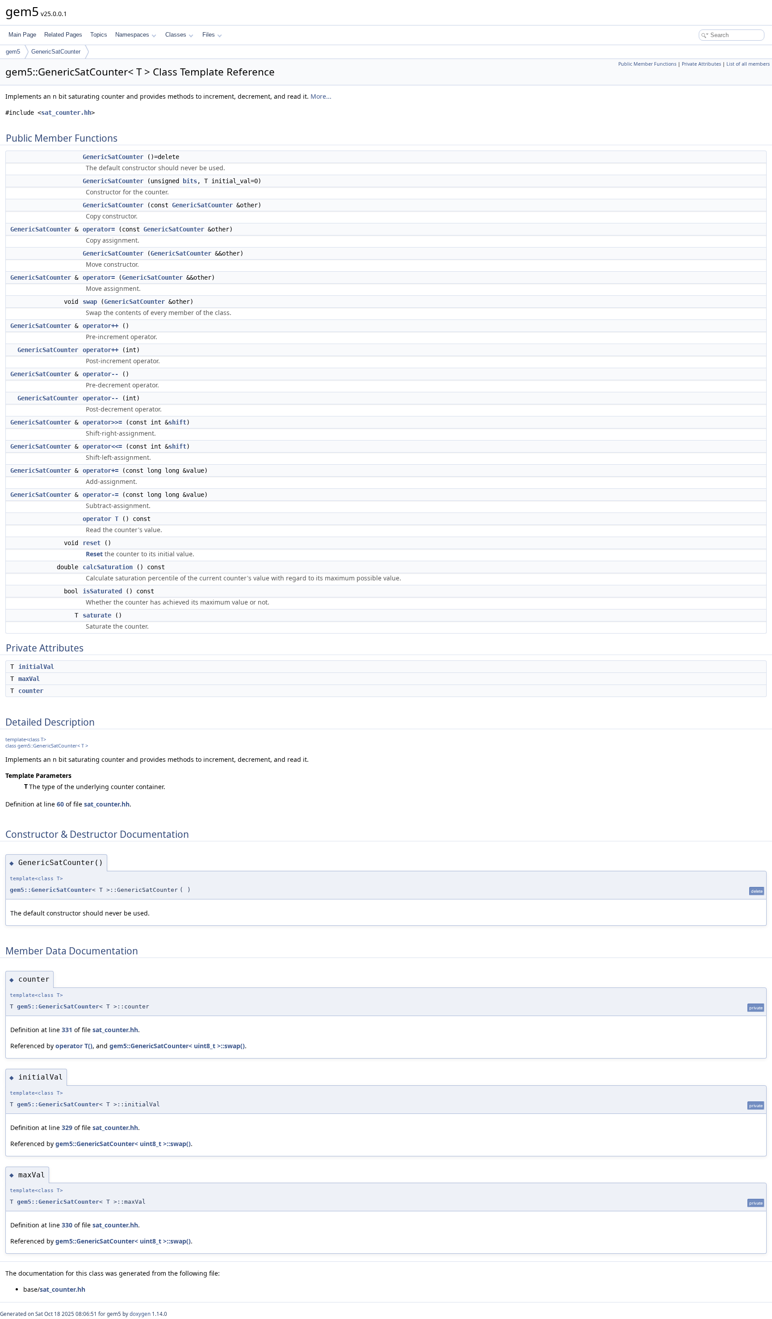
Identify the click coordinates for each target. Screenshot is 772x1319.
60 (60, 804)
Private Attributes (701, 64)
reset (92, 542)
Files (208, 34)
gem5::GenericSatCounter (51, 889)
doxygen (140, 1314)
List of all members (748, 64)
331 (67, 1029)
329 (67, 1127)
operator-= (100, 494)
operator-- (100, 374)
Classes (175, 34)
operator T (100, 518)
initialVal (36, 666)
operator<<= (102, 446)
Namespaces (132, 34)
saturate (97, 615)
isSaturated (102, 591)
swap (90, 301)
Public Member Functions (647, 64)
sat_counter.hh (66, 112)
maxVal (29, 678)
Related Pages (63, 34)
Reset (94, 554)
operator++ (100, 325)
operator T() (73, 1046)
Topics (98, 34)
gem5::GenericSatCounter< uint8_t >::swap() (177, 1046)
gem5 (13, 51)
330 (67, 1225)
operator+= (100, 470)
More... (320, 96)
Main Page (22, 34)
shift (177, 422)
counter (30, 690)
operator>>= (102, 422)
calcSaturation (108, 567)
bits (190, 181)
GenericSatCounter (55, 51)
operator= (99, 229)
